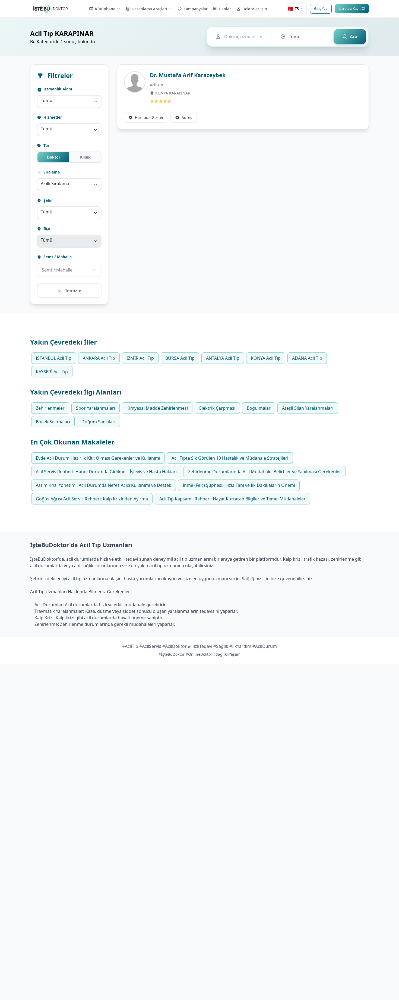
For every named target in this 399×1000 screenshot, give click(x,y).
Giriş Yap (321, 8)
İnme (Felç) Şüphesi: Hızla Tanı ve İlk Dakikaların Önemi (239, 485)
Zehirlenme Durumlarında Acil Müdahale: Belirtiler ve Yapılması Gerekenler (264, 472)
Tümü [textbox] (46, 100)
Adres (187, 117)
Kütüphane (105, 8)
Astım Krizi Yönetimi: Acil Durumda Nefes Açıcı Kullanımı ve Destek (103, 485)
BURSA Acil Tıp (180, 358)
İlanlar (225, 8)
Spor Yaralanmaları (95, 408)
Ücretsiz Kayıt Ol (352, 8)
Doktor (53, 157)
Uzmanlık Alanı (57, 89)
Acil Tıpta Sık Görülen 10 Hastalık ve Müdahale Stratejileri (230, 458)
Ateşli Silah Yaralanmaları (307, 408)
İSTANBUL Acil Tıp (53, 358)
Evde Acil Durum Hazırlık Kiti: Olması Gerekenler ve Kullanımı (98, 458)
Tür (45, 145)
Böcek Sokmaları (53, 422)
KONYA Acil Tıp (266, 358)
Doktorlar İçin (254, 8)
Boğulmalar (259, 408)
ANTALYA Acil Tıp (222, 358)
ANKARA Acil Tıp (99, 358)
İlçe (46, 228)
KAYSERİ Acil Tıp (52, 372)
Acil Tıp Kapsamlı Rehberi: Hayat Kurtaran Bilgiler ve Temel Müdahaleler (232, 499)
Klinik (85, 157)
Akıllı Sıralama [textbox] (55, 184)
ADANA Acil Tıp (307, 358)
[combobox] (69, 101)
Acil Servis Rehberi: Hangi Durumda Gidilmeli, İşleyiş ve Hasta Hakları (106, 472)
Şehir (47, 200)
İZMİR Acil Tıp (140, 358)
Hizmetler (52, 117)
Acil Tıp (156, 84)
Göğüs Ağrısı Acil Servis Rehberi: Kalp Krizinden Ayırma (92, 499)
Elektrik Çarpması (217, 408)
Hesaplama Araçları (149, 8)
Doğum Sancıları (98, 422)
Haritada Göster (149, 117)
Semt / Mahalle (57, 256)
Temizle (72, 291)
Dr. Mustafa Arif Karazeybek (188, 75)
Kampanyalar (195, 8)
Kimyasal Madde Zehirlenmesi (157, 408)
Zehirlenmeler (50, 408)
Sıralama (51, 172)
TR (293, 9)
